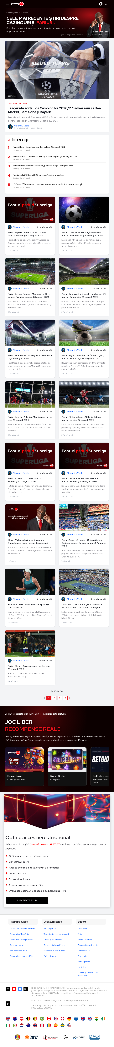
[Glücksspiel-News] (22, 1019)
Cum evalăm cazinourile (88, 945)
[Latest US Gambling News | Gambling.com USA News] (69, 1025)
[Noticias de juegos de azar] (15, 1025)
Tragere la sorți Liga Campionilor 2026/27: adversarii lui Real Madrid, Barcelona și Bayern (54, 110)
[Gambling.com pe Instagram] (25, 993)
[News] (8, 1025)
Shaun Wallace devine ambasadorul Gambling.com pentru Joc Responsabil (28, 541)
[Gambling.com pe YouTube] (14, 993)
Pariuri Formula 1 (50, 956)
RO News (24, 12)
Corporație (82, 956)
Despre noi (82, 928)
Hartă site (82, 967)
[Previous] (70, 698)
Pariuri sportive (50, 928)
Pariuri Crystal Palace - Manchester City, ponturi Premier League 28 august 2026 (29, 295)
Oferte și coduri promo (53, 939)
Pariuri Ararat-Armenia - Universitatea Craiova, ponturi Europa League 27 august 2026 (83, 543)
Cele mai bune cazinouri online (22, 928)
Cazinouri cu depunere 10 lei (21, 956)
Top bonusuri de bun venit (54, 951)
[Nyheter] (62, 1025)
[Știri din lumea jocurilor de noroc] (49, 1025)
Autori (80, 934)
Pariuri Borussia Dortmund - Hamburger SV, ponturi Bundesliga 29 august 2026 (83, 295)
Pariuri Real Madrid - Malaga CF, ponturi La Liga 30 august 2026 (30, 357)
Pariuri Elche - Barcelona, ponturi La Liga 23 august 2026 (29, 668)
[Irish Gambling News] (103, 1019)
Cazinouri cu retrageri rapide (22, 939)
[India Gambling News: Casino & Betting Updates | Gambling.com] (97, 1019)
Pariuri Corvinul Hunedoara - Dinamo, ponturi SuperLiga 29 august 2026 (80, 480)
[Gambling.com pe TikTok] (8, 1007)
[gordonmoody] (31, 1037)
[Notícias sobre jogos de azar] (42, 1019)
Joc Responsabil (84, 962)
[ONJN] (17, 1037)
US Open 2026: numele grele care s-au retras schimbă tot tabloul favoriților (81, 606)
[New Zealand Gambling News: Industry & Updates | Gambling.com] (28, 1025)
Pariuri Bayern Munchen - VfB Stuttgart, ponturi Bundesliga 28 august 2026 (82, 357)
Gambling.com (12, 12)
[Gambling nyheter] (35, 1025)
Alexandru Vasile (21, 126)
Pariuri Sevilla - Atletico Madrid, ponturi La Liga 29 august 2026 (30, 418)
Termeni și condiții (40, 1005)
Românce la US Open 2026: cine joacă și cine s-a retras (28, 606)
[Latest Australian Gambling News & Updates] (15, 1019)
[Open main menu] (7, 4)
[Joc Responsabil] (51, 1037)
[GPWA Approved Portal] (94, 1037)
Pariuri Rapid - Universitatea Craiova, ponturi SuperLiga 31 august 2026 (27, 234)
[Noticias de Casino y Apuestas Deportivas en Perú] (42, 1025)
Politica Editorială (85, 939)
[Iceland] (83, 1019)
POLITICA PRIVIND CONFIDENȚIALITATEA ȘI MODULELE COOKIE (63, 1006)
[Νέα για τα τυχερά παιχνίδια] (76, 1019)
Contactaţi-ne (84, 951)
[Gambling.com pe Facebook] (20, 993)
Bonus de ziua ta (16, 945)
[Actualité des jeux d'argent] (35, 1019)
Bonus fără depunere (18, 951)
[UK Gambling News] (8, 1019)
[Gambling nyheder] (62, 1019)
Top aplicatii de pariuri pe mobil (56, 934)
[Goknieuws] (28, 1019)
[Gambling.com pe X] (8, 993)
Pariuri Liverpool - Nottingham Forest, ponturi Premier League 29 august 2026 (82, 234)
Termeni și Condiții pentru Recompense (88, 974)
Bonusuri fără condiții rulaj (54, 945)
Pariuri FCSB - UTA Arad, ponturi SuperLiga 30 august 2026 (24, 480)
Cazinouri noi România (19, 934)
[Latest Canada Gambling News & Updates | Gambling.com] (49, 1019)
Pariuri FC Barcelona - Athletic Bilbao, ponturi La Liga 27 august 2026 (81, 418)
